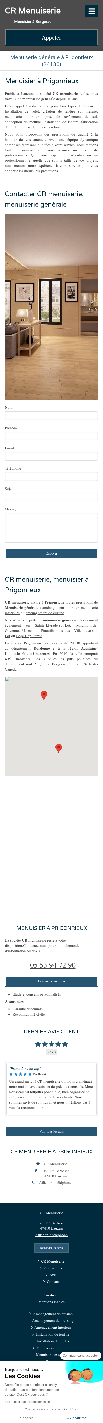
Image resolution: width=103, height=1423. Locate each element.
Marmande (30, 630)
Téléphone (13, 468)
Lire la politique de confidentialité (27, 1402)
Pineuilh (47, 630)
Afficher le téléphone (55, 1182)
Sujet (9, 488)
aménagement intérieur (60, 607)
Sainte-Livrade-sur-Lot (52, 625)
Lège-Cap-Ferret (29, 635)
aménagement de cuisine (45, 612)
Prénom (11, 427)
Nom (9, 407)
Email (9, 447)
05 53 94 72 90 (53, 965)
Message (11, 508)
